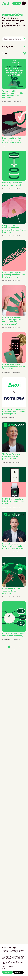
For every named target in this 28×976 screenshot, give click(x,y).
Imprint (3, 966)
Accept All (7, 972)
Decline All (18, 972)
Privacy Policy (10, 966)
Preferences (6, 969)
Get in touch (17, 3)
